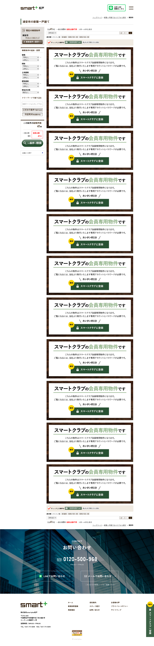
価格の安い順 (73, 37)
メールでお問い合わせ (99, 576)
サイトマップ (116, 610)
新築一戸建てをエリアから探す (115, 17)
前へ (122, 33)
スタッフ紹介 (95, 606)
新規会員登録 (73, 606)
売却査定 (71, 610)
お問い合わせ (95, 610)
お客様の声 (115, 602)
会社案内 (93, 602)
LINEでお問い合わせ (54, 576)
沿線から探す (27, 153)
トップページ (97, 17)
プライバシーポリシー (119, 606)
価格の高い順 (84, 37)
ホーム (70, 602)
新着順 (64, 37)
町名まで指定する (32, 38)
